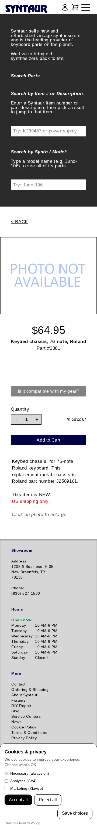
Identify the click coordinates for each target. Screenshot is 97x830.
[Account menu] (65, 7)
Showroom (21, 550)
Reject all (48, 799)
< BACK (19, 221)
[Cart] (75, 7)
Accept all (18, 799)
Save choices (75, 813)
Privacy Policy (29, 823)
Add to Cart (48, 440)
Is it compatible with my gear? (48, 391)
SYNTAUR (26, 9)
